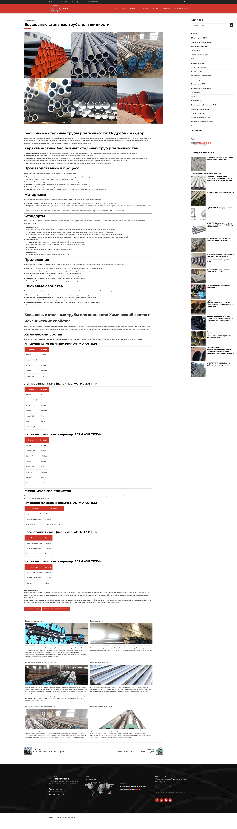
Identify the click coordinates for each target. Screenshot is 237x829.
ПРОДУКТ (133, 8)
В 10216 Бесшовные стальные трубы (220, 192)
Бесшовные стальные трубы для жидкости (55, 608)
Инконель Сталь (196, 71)
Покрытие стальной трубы (199, 55)
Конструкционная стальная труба (202, 122)
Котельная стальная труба (199, 46)
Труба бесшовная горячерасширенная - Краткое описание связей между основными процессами (220, 303)
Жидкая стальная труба (33, 608)
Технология (166, 8)
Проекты (145, 8)
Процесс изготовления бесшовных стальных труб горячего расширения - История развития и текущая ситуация (220, 334)
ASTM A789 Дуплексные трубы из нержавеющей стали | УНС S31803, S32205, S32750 (220, 225)
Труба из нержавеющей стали (201, 117)
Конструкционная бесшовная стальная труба (41, 662)
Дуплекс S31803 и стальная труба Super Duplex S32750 (219, 270)
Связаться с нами (181, 8)
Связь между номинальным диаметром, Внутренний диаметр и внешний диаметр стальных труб (220, 178)
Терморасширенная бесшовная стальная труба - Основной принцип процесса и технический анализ (220, 318)
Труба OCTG (195, 96)
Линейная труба (196, 80)
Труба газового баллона (199, 67)
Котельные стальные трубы (99, 662)
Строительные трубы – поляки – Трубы (204, 105)
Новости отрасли (196, 130)
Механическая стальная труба (201, 88)
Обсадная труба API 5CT (199, 38)
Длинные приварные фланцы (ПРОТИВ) (206, 173)
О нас (124, 8)
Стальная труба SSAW (198, 113)
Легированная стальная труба (201, 42)
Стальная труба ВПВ (197, 63)
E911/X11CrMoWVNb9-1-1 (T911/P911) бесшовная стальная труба (219, 239)
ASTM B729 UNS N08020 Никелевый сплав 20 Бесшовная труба (220, 158)
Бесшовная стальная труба (35, 20)
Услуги (155, 8)
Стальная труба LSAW (198, 84)
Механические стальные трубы (101, 706)
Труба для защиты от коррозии (201, 59)
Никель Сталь (195, 92)
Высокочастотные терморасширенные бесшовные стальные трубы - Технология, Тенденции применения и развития (220, 350)
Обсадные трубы (196, 50)
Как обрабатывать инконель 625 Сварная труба (219, 286)
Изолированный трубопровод (201, 76)
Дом (115, 8)
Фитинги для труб (197, 101)
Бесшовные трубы (96, 621)
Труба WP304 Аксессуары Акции (219, 208)
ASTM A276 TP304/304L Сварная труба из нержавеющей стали (218, 364)
